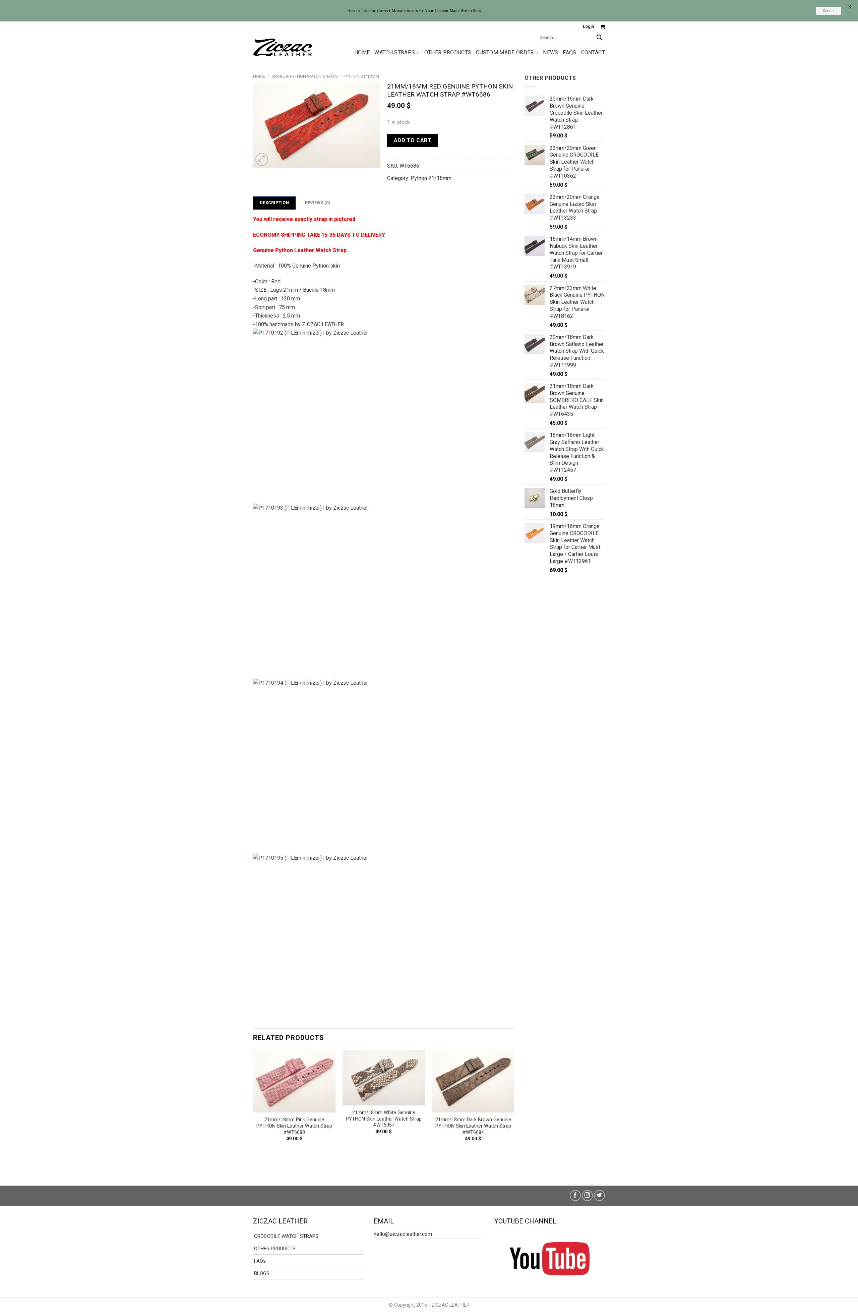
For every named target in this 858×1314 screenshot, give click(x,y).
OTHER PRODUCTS (447, 52)
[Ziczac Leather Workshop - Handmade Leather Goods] (282, 47)
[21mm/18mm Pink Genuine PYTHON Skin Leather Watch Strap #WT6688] (294, 1081)
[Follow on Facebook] (575, 1195)
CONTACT (593, 52)
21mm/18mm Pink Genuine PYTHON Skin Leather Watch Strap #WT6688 (294, 1126)
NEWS (550, 52)
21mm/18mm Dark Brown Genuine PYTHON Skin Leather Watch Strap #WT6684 (473, 1126)
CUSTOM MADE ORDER (505, 52)
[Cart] (603, 26)
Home (259, 76)
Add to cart (412, 140)
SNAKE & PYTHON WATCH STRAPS (304, 76)
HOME (362, 52)
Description (274, 202)
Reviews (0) (317, 202)
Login (588, 26)
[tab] (274, 203)
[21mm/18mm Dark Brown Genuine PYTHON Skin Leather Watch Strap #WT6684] (473, 1081)
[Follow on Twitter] (599, 1195)
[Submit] (599, 37)
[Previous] (253, 1112)
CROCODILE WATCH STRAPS (286, 1236)
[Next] (514, 1112)
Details (828, 10)
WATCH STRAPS (394, 52)
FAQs (569, 52)
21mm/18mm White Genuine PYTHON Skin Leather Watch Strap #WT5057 (384, 1119)
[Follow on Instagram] (587, 1195)
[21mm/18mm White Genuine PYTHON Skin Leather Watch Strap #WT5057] (383, 1077)
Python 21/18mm (361, 76)
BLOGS (261, 1273)
